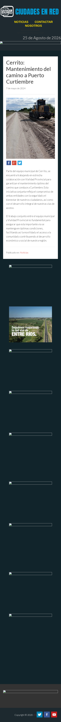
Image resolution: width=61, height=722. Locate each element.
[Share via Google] (14, 164)
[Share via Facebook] (9, 164)
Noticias (24, 252)
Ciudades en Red (30, 11)
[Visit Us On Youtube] (54, 717)
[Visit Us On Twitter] (39, 717)
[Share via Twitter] (19, 164)
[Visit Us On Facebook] (46, 717)
